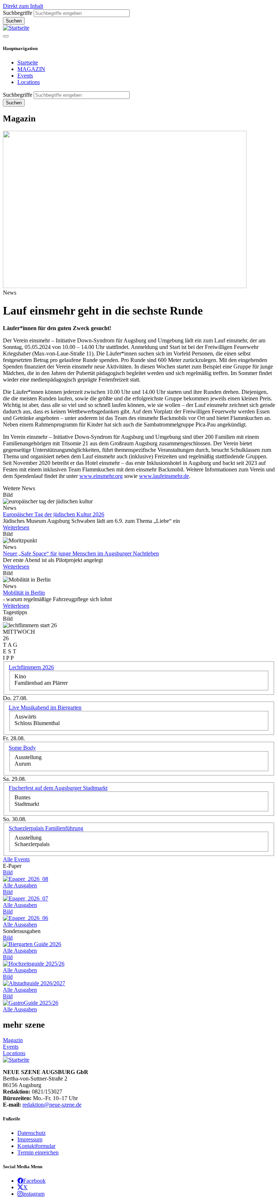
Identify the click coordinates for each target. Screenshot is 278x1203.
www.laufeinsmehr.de (164, 476)
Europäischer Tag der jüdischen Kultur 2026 (53, 514)
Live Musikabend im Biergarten (45, 707)
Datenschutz (31, 1133)
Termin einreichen (38, 1152)
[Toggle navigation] (6, 36)
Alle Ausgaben (20, 885)
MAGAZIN (31, 69)
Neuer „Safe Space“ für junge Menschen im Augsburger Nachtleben (81, 553)
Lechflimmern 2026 (31, 667)
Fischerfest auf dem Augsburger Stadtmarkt (58, 788)
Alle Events (16, 859)
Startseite (27, 62)
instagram (33, 1193)
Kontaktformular (36, 1146)
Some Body (22, 748)
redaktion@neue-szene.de (51, 1105)
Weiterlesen (16, 527)
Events (25, 75)
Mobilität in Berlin (24, 593)
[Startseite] (16, 28)
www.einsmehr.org (101, 476)
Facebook (34, 1180)
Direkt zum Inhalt (23, 6)
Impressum (29, 1139)
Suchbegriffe (17, 13)
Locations (28, 82)
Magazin (13, 1040)
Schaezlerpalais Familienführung (46, 828)
